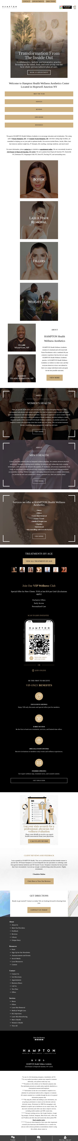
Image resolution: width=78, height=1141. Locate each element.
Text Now (15, 989)
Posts (13, 949)
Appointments (16, 980)
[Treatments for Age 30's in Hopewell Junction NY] (22, 569)
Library (14, 937)
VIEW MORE (39, 431)
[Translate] (13, 1137)
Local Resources (17, 961)
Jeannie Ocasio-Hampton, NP (38, 138)
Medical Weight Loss (19, 1010)
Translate (12, 1140)
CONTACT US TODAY (39, 910)
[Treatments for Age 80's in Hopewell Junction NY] (64, 569)
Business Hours (17, 983)
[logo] (9, 7)
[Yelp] (43, 1060)
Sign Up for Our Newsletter (21, 952)
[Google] (32, 1060)
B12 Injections (17, 1014)
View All (15, 1026)
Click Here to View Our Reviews (39, 881)
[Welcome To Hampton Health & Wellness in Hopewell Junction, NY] (39, 42)
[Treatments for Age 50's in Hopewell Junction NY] (39, 569)
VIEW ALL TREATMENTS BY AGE (39, 561)
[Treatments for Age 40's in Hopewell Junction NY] (30, 569)
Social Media (16, 958)
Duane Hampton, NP (19, 138)
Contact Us (15, 974)
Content (14, 965)
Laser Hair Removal (18, 1007)
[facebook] (36, 1060)
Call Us (14, 986)
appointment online (46, 149)
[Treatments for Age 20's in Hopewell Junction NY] (14, 569)
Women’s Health (17, 1023)
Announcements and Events (21, 955)
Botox (14, 1001)
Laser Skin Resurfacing (19, 1017)
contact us (27, 149)
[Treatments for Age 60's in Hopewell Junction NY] (47, 569)
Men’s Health (16, 1020)
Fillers (14, 1004)
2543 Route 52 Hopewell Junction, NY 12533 (21, 152)
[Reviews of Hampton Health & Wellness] (65, 7)
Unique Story (16, 940)
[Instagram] (40, 1060)
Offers (14, 992)
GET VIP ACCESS (39, 780)
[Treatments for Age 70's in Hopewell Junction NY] (55, 569)
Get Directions (16, 977)
